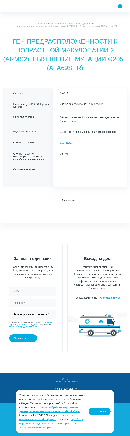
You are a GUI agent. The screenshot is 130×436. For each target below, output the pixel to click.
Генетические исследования (76, 23)
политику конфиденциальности (23, 327)
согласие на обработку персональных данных (30, 323)
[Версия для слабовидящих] (101, 6)
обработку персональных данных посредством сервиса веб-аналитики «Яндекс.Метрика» (51, 423)
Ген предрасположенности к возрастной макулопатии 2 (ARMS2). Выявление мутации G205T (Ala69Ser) (65, 26)
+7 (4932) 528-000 (110, 297)
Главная (42, 23)
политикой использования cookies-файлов (54, 411)
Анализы (54, 23)
